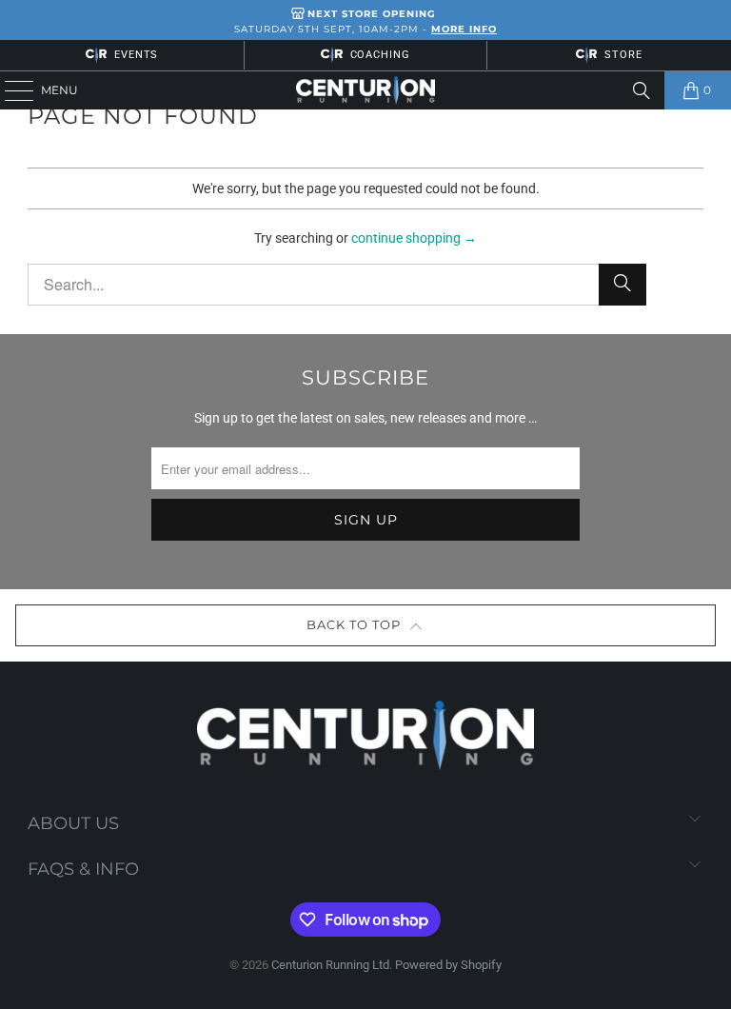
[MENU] (10, 90)
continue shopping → (414, 238)
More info (464, 29)
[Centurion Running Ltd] (365, 90)
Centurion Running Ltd (330, 965)
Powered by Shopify (448, 965)
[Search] (641, 90)
